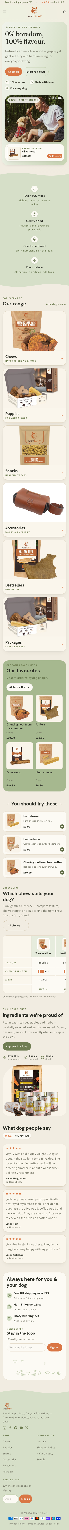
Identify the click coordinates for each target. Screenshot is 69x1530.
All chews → (16, 925)
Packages (8, 1471)
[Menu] (5, 12)
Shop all (13, 71)
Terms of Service (35, 1523)
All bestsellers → (19, 687)
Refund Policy (45, 1453)
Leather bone (31, 839)
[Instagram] (4, 1428)
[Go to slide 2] (56, 98)
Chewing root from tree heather (42, 862)
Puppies (7, 1447)
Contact (41, 1441)
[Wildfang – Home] (35, 11)
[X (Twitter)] (26, 1427)
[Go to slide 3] (60, 98)
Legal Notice (52, 1523)
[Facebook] (10, 1428)
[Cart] (64, 12)
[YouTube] (21, 1428)
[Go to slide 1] (53, 98)
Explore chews (36, 71)
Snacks (7, 1453)
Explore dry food (17, 1046)
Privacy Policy (16, 1523)
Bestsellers (9, 1465)
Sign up (55, 1347)
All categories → (56, 304)
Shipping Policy (46, 1447)
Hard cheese (30, 816)
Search (41, 1459)
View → (43, 988)
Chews (6, 1441)
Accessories (10, 1459)
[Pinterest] (15, 1428)
